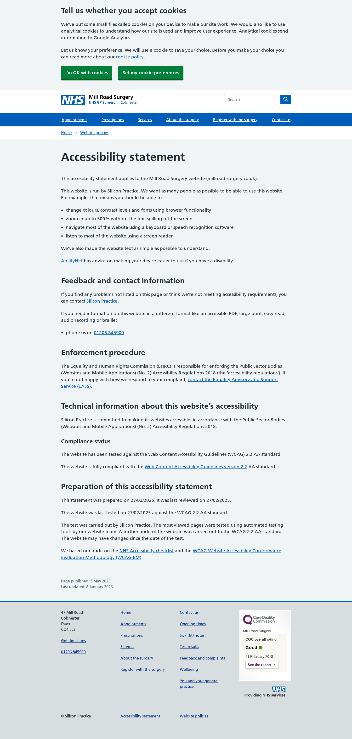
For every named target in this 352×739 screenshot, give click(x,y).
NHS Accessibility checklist (146, 550)
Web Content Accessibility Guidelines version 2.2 (196, 466)
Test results (189, 646)
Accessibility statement (140, 716)
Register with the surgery (235, 119)
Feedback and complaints (202, 658)
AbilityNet (72, 261)
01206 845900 (109, 332)
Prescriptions (113, 119)
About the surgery (182, 119)
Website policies (94, 132)
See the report (259, 665)
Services (145, 119)
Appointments (74, 119)
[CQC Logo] (259, 624)
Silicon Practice (102, 301)
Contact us (281, 119)
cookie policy (130, 57)
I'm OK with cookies (86, 72)
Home (66, 132)
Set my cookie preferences (151, 72)
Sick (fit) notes (192, 635)
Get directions (73, 640)
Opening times (193, 623)
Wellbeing (189, 669)
